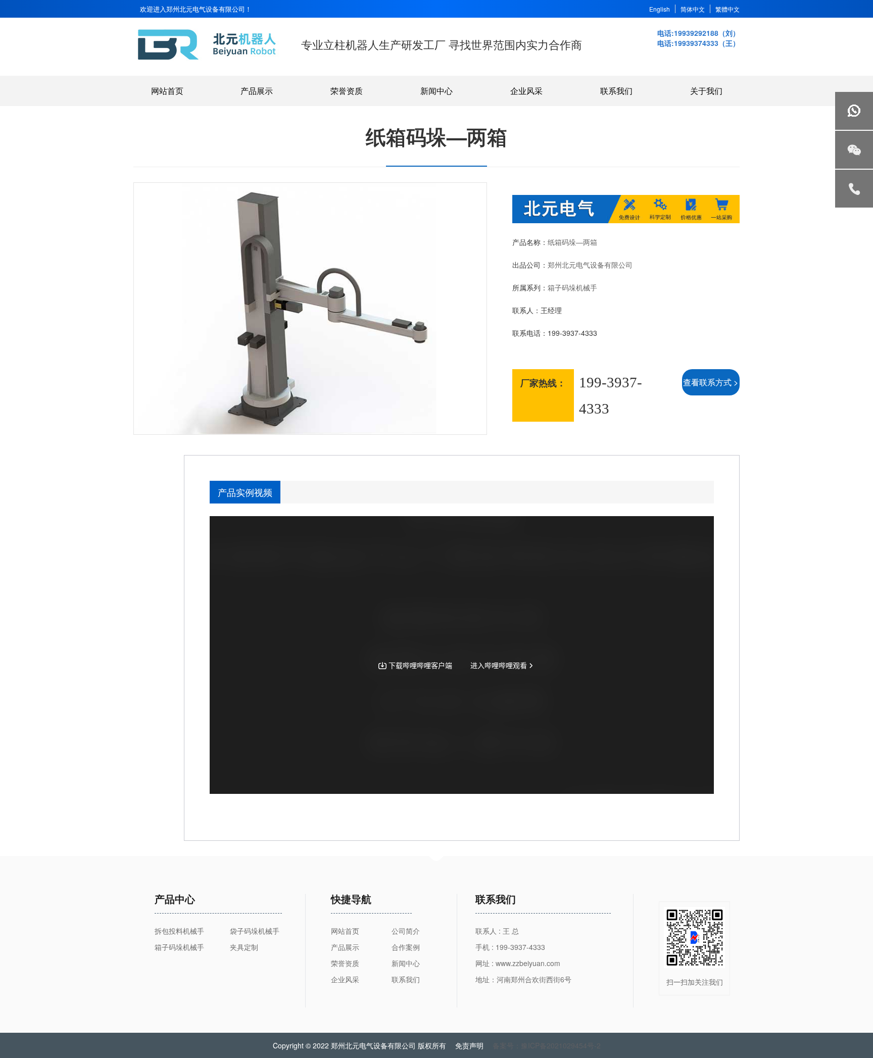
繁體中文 (727, 9)
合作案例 (406, 947)
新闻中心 (436, 90)
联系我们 (616, 90)
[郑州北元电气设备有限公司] (208, 59)
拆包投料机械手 (179, 931)
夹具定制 (244, 947)
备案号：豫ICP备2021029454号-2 (547, 1045)
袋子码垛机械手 (254, 931)
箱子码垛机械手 (572, 287)
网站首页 (167, 90)
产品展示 (256, 90)
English (659, 9)
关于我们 (706, 90)
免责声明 (469, 1045)
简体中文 (693, 9)
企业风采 (526, 90)
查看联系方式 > (710, 382)
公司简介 (406, 931)
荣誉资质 (346, 90)
